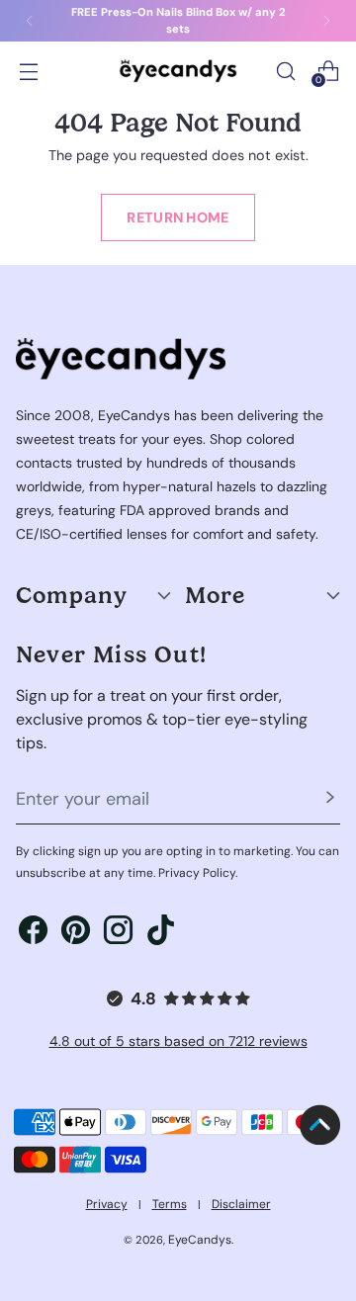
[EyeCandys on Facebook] (33, 933)
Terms (169, 1204)
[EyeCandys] (178, 70)
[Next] (326, 21)
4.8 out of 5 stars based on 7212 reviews (178, 1041)
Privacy (107, 1204)
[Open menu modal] (28, 70)
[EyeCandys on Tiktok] (160, 933)
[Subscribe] (330, 799)
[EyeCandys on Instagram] (118, 933)
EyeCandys (199, 1240)
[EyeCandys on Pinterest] (75, 933)
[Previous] (29, 21)
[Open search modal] (285, 70)
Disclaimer (241, 1204)
